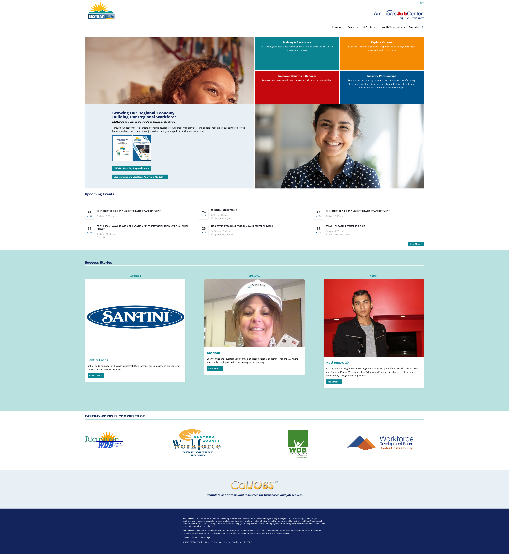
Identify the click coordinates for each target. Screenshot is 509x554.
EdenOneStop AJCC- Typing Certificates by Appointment (129, 211)
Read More (94, 375)
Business (353, 27)
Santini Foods (135, 330)
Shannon (254, 327)
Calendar (414, 27)
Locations (337, 27)
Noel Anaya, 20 (374, 333)
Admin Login (204, 537)
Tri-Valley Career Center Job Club (345, 226)
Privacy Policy (211, 542)
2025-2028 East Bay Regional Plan (130, 168)
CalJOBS (420, 3)
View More (415, 244)
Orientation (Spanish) (224, 209)
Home (194, 537)
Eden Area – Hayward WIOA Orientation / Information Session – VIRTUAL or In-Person (142, 227)
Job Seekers (368, 27)
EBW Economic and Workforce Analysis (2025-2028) (139, 176)
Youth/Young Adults (393, 27)
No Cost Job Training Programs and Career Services (242, 226)
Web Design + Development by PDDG (235, 542)
